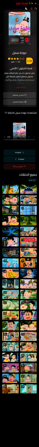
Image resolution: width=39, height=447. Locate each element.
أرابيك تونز (22, 3)
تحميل (14, 39)
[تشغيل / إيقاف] (27, 40)
